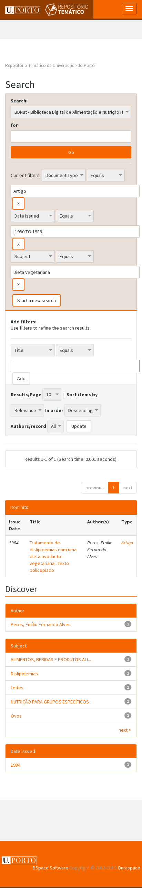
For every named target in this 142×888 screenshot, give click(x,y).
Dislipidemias (24, 673)
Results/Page (26, 394)
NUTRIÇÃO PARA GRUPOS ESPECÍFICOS (50, 702)
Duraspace (129, 868)
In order (54, 410)
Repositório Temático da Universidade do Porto (50, 65)
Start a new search (36, 300)
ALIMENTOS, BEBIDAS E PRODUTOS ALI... (51, 659)
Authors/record (28, 426)
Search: (19, 101)
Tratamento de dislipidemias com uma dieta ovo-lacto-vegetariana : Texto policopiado (53, 556)
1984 (15, 765)
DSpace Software (50, 868)
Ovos (16, 716)
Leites (17, 688)
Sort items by (82, 394)
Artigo (127, 543)
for (14, 125)
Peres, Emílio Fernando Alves (41, 624)
